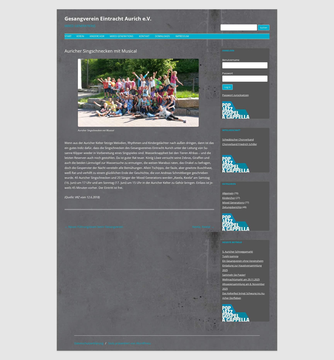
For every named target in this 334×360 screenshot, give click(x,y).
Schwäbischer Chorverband (238, 139)
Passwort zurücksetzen (235, 95)
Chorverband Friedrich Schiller (239, 144)
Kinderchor (97, 36)
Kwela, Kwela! (203, 227)
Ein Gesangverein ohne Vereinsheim (242, 261)
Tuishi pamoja (230, 256)
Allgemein (227, 193)
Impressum (182, 36)
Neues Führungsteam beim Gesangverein (94, 227)
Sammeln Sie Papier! (233, 275)
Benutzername (230, 60)
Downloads (162, 36)
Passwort (227, 73)
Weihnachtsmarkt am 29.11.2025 (241, 279)
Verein (80, 36)
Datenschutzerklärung (88, 343)
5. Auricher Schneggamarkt (237, 251)
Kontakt (144, 36)
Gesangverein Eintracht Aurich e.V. (108, 18)
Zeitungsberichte (232, 207)
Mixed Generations (121, 36)
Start (68, 36)
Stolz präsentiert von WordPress (129, 343)
